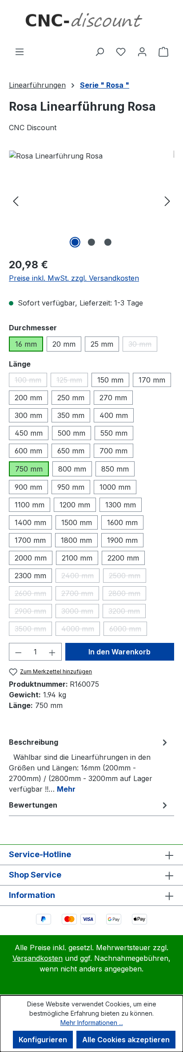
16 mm (26, 344)
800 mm (72, 468)
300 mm (28, 415)
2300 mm (30, 575)
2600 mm (33, 594)
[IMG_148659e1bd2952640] (91, 200)
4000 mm (80, 630)
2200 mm (123, 557)
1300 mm (120, 504)
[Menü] (19, 51)
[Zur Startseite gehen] (91, 23)
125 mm (72, 381)
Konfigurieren (43, 1039)
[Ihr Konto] (142, 51)
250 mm (70, 397)
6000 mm (128, 630)
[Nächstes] (167, 200)
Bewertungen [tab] (33, 805)
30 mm (142, 346)
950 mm (70, 487)
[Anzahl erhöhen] (52, 652)
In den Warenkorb (119, 651)
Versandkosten (37, 958)
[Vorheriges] (15, 200)
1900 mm (122, 540)
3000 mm (80, 612)
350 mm (70, 415)
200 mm (28, 397)
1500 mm (76, 522)
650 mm (70, 450)
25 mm (102, 344)
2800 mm (127, 594)
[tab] (89, 765)
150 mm (110, 379)
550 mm (113, 433)
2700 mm (80, 594)
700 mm (113, 450)
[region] (91, 200)
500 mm (71, 433)
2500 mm (127, 577)
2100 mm (77, 557)
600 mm (28, 450)
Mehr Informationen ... (91, 1022)
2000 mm (31, 557)
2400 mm (80, 577)
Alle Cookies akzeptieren (126, 1039)
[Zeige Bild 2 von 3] (91, 242)
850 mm (115, 468)
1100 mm (29, 504)
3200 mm (127, 612)
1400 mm (30, 522)
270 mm (113, 397)
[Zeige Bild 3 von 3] (107, 242)
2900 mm (33, 612)
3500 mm (33, 630)
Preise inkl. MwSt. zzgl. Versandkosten (74, 278)
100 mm (31, 381)
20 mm (64, 344)
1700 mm (30, 540)
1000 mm (115, 487)
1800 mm (76, 540)
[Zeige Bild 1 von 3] (75, 242)
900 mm (28, 487)
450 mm (29, 433)
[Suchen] (99, 51)
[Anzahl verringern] (18, 652)
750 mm (29, 468)
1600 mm (122, 522)
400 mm (113, 415)
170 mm (152, 379)
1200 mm (75, 504)
